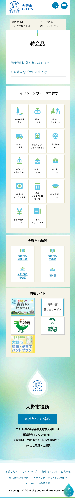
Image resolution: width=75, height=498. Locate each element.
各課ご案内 (11, 471)
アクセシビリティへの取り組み (50, 477)
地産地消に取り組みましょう (30, 63)
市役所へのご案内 (37, 419)
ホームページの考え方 (38, 483)
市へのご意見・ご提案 (38, 445)
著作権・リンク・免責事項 (56, 471)
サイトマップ (29, 471)
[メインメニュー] (64, 5)
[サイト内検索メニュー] (55, 5)
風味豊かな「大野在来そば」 (30, 72)
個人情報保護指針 (18, 477)
